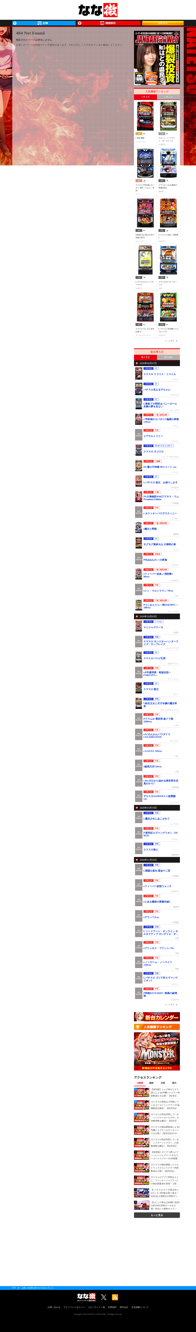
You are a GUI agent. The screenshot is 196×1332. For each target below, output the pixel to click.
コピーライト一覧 (96, 1307)
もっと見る (157, 1215)
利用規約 (112, 1307)
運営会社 (124, 1307)
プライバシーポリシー (74, 1307)
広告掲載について (140, 1307)
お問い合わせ (53, 1307)
